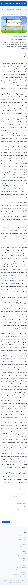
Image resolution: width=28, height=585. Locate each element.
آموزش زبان (24, 36)
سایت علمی (18, 477)
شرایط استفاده (10, 582)
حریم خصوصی (19, 582)
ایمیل (24, 500)
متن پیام (24, 506)
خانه (26, 14)
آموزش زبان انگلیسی (18, 36)
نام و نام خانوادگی (22, 493)
